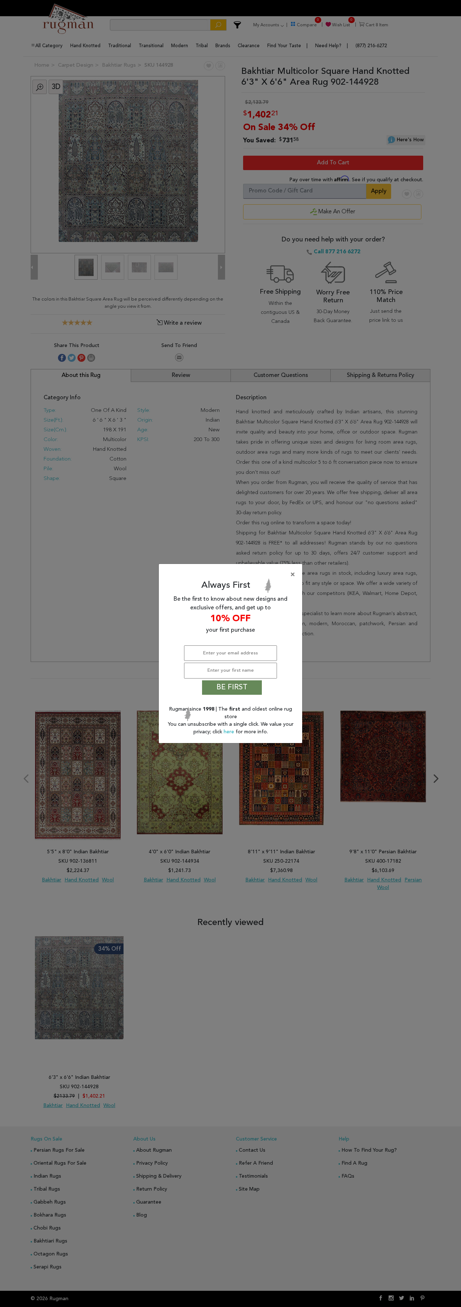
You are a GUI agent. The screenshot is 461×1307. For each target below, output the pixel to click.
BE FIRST (231, 687)
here (230, 731)
